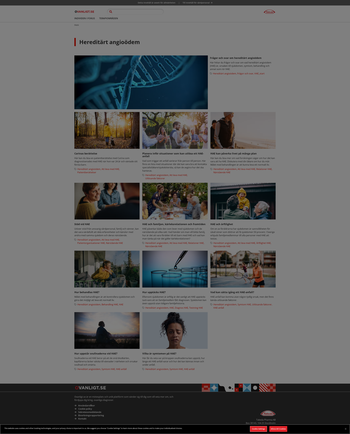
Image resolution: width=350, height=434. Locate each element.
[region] (175, 429)
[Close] (346, 429)
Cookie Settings (258, 429)
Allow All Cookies (278, 429)
